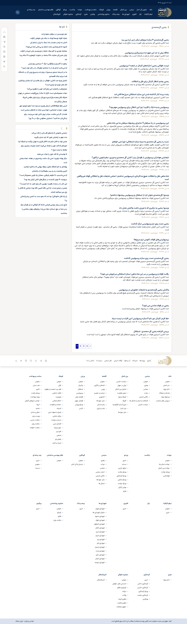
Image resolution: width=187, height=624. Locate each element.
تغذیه (38, 408)
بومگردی (145, 599)
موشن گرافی (122, 487)
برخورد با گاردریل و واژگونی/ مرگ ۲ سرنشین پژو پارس (47, 63)
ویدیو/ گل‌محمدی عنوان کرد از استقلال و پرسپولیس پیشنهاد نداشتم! (139, 195)
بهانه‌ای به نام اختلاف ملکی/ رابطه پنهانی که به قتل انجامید (45, 167)
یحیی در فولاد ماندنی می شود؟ (155, 305)
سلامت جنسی (35, 420)
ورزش (108, 10)
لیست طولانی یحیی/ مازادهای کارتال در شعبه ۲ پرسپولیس (144, 65)
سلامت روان (36, 424)
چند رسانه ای (31, 10)
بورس (103, 389)
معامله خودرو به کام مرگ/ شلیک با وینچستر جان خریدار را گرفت (43, 51)
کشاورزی (102, 397)
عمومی (167, 381)
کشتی (81, 408)
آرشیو (149, 360)
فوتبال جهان (79, 401)
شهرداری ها (126, 14)
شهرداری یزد (101, 539)
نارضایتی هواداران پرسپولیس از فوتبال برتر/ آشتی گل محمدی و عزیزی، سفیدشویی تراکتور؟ (130, 157)
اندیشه (59, 408)
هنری (85, 14)
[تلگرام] (4, 42)
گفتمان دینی (57, 424)
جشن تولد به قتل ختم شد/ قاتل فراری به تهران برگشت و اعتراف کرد (42, 141)
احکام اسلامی (56, 401)
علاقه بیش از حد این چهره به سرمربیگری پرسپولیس (147, 52)
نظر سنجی (108, 360)
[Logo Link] (165, 12)
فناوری (134, 14)
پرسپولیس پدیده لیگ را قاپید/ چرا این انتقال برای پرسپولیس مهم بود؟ (139, 107)
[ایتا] (4, 52)
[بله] (4, 56)
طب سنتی (36, 385)
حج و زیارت (57, 427)
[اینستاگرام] (4, 37)
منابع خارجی (122, 468)
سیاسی (131, 10)
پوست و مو (36, 416)
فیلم (124, 491)
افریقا (124, 401)
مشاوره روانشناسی (103, 14)
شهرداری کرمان (100, 558)
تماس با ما (90, 360)
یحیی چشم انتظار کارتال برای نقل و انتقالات (150, 81)
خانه (150, 10)
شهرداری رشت (100, 551)
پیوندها (142, 360)
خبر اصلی (166, 385)
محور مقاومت (121, 393)
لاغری (38, 389)
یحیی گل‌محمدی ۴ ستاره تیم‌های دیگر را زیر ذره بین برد (145, 40)
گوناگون (58, 10)
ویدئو (65, 10)
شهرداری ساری (100, 555)
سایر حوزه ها (122, 412)
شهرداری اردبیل (100, 547)
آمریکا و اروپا (122, 397)
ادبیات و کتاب (56, 443)
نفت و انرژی (101, 408)
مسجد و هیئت (56, 420)
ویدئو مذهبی (122, 480)
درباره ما (99, 360)
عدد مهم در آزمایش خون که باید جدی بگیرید (50, 137)
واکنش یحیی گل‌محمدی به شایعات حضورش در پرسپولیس (144, 290)
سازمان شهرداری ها (99, 512)
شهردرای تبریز (100, 532)
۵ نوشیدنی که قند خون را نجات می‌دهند (52, 154)
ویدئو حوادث (165, 472)
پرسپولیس (79, 393)
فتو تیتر (58, 431)
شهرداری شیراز (100, 535)
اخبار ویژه (166, 389)
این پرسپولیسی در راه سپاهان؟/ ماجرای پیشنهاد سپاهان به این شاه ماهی (138, 123)
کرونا (38, 404)
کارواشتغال (56, 14)
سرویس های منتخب (163, 401)
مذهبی (59, 435)
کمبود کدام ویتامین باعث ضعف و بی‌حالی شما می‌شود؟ (46, 47)
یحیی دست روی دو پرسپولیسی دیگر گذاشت (150, 224)
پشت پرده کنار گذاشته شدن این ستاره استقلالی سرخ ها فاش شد (141, 94)
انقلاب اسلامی (56, 393)
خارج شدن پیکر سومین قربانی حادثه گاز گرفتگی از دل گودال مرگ (43, 205)
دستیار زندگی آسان (77, 464)
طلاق (59, 516)
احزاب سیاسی (100, 472)
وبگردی (92, 14)
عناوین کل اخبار (142, 10)
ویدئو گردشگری (121, 476)
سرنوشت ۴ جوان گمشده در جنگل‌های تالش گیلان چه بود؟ (45, 179)
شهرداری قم (101, 543)
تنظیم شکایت (121, 603)
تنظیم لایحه (122, 599)
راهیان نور (58, 439)
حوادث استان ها (164, 464)
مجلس (145, 389)
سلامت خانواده (35, 427)
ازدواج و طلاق (121, 587)
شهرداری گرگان (100, 528)
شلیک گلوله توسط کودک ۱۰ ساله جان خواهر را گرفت (48, 38)
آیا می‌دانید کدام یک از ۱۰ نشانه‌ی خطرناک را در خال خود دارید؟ (44, 68)
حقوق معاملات (121, 607)
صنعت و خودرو (99, 393)
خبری (124, 460)
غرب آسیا (123, 408)
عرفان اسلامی (57, 416)
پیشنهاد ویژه (165, 397)
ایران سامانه (19, 621)
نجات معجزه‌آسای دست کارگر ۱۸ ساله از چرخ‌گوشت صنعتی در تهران (42, 93)
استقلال (80, 389)
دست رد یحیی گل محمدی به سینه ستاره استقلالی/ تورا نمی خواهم (140, 141)
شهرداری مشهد (100, 516)
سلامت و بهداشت (90, 10)
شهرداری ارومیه (100, 562)
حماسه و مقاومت (55, 404)
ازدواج (59, 512)
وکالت (124, 595)
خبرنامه (135, 360)
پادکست (72, 10)
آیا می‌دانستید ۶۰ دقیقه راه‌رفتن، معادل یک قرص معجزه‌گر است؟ (43, 175)
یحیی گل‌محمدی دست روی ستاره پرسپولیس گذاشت (146, 258)
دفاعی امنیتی (143, 397)
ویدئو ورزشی (79, 404)
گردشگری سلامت (142, 595)
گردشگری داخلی (143, 584)
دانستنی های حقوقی (119, 584)
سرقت (124, 591)
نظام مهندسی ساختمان (45, 10)
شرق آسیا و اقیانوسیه (119, 404)
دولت (146, 393)
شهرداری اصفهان (99, 524)
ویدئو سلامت (35, 393)
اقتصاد (115, 10)
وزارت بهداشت (35, 397)
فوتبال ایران (79, 397)
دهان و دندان (35, 412)
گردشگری (78, 14)
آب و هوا (127, 360)
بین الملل (123, 10)
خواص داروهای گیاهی (32, 401)
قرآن (59, 385)
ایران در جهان (121, 385)
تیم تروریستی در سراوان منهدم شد (54, 34)
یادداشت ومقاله (164, 393)
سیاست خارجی (143, 404)
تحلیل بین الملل (120, 389)
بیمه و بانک (116, 14)
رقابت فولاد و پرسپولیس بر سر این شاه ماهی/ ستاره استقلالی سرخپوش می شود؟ (134, 274)
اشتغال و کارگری (99, 385)
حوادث (80, 10)
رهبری (146, 385)
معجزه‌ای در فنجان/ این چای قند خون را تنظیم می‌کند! (47, 89)
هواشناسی (166, 476)
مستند (124, 464)
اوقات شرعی (118, 360)
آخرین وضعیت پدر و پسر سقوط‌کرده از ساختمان (49, 171)
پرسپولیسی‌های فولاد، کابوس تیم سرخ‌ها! (151, 239)
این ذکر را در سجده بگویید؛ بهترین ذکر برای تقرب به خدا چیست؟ (43, 184)
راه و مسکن (101, 404)
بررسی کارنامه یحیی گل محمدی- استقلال (151, 331)
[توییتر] (4, 61)
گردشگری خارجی (142, 587)
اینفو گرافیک (148, 14)
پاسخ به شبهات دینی (54, 412)
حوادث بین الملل (164, 468)
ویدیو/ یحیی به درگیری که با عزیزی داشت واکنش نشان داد (144, 208)
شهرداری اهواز (100, 520)
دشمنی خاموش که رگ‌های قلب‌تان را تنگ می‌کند (49, 133)
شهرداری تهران (100, 508)
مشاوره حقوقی (68, 14)
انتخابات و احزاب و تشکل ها (139, 401)
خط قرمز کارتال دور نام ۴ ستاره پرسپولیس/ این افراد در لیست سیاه (140, 318)
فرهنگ (101, 10)
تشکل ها (102, 483)
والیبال (80, 385)
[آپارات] (4, 47)
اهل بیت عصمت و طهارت (52, 389)
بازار (140, 14)
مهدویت (58, 397)
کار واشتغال (101, 580)
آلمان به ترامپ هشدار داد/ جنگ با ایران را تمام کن (48, 42)
